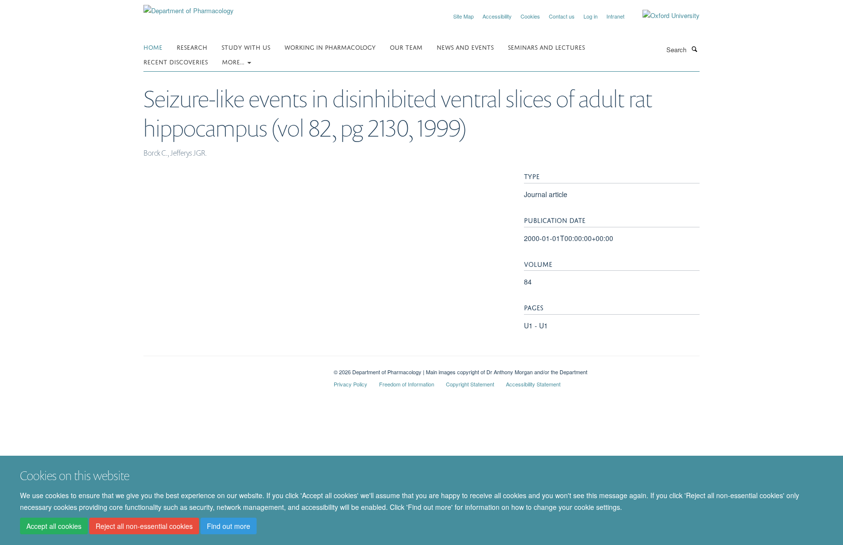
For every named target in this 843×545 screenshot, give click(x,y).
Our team (406, 46)
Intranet (615, 16)
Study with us (245, 46)
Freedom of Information (406, 384)
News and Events (465, 46)
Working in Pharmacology (330, 46)
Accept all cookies (53, 526)
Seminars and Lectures (546, 46)
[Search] (694, 48)
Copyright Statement (470, 384)
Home (152, 46)
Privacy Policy (350, 384)
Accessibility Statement (533, 384)
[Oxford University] (664, 15)
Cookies (530, 16)
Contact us (562, 16)
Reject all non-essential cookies (144, 526)
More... (234, 61)
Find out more (228, 526)
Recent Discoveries (175, 61)
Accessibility (497, 16)
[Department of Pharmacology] (188, 7)
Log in (590, 16)
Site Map (463, 16)
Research (192, 46)
